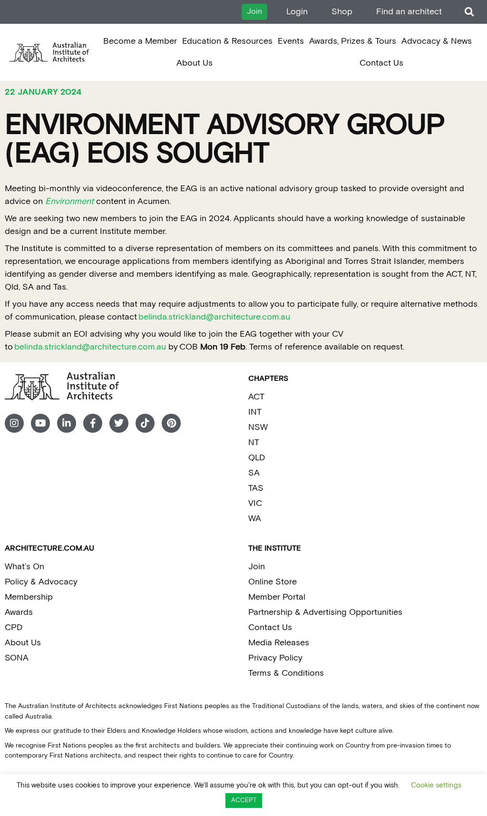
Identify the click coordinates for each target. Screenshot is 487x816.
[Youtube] (40, 423)
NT (253, 442)
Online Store (272, 581)
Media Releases (278, 642)
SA (254, 472)
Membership (29, 597)
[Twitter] (118, 423)
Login (297, 11)
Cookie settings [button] (436, 785)
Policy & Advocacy (41, 581)
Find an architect (409, 11)
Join (256, 566)
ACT (256, 396)
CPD (13, 627)
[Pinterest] (171, 423)
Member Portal (276, 597)
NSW (258, 427)
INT (255, 412)
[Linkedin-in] (66, 423)
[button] (469, 12)
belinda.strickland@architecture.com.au (214, 316)
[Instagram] (14, 423)
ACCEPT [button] (243, 801)
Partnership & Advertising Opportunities (325, 612)
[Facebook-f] (92, 423)
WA (254, 518)
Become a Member (140, 41)
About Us (194, 63)
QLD (256, 457)
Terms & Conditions (286, 673)
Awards (19, 612)
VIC (255, 503)
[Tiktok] (145, 423)
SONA (17, 657)
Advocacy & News (436, 41)
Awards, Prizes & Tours (352, 41)
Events (291, 41)
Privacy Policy (275, 657)
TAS (255, 488)
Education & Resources (227, 41)
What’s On (24, 566)
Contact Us (381, 63)
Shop (341, 11)
